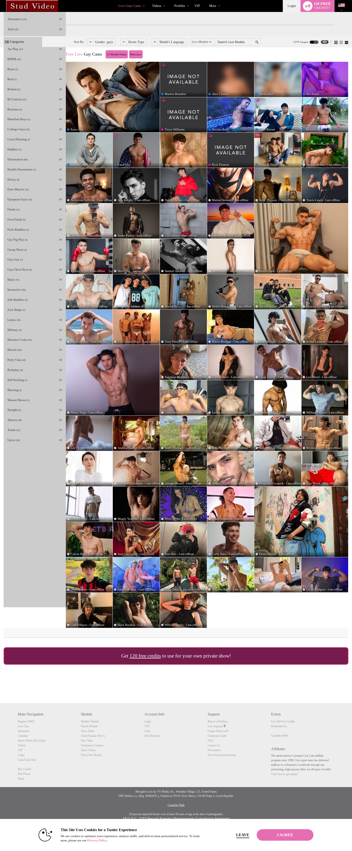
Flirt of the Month (91, 755)
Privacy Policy (97, 840)
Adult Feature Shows (93, 736)
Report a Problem (217, 721)
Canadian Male (279, 735)
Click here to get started (284, 774)
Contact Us (214, 745)
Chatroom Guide (217, 736)
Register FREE (26, 721)
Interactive (23, 731)
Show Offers (88, 750)
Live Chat (23, 726)
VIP (197, 6)
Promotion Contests (92, 745)
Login (292, 6)
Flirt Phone (24, 774)
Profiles (179, 6)
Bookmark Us (279, 726)
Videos (156, 6)
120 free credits (145, 656)
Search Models (89, 726)
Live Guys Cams (129, 6)
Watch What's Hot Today (32, 740)
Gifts (147, 731)
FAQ (210, 740)
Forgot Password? (218, 731)
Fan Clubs (87, 740)
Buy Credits (24, 769)
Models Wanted (90, 721)
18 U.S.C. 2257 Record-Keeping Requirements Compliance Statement (176, 819)
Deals (21, 778)
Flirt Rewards (152, 736)
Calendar (23, 736)
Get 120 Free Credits (283, 721)
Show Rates (88, 731)
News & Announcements (222, 755)
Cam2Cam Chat (27, 759)
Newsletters (214, 750)
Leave (242, 835)
